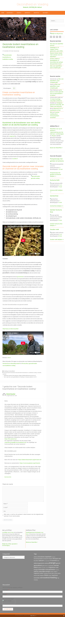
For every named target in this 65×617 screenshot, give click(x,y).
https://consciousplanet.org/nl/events (30, 463)
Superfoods (55, 575)
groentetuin (20, 276)
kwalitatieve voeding (33, 372)
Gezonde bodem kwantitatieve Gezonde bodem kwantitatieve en (16, 372)
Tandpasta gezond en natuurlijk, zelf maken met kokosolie (57, 104)
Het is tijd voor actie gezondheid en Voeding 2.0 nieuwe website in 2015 (20, 377)
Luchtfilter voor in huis (8, 532)
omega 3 (55, 571)
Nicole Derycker (10, 394)
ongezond (12, 136)
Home (2, 12)
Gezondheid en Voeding (32, 4)
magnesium (51, 567)
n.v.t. (61, 185)
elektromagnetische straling (41, 563)
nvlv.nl (9, 357)
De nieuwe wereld (47, 560)
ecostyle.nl (15, 158)
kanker (39, 567)
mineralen (39, 372)
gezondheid (38, 565)
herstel (56, 565)
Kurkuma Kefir (55, 180)
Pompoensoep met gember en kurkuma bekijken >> (55, 174)
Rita (51, 112)
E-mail (5, 594)
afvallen (35, 556)
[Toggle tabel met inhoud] (13, 88)
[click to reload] (9, 602)
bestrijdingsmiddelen (38, 558)
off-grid (54, 135)
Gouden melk (54, 229)
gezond (58, 563)
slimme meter (51, 573)
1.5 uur (60, 186)
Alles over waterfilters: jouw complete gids (57, 80)
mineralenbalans (50, 569)
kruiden (47, 567)
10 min (60, 220)
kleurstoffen (43, 567)
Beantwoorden (8, 477)
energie (52, 563)
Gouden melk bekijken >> (57, 239)
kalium (36, 567)
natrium (36, 571)
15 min (60, 202)
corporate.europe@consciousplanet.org (15, 442)
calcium (41, 560)
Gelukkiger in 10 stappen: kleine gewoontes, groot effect (56, 49)
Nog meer (45, 12)
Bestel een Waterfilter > (32, 542)
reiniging (46, 573)
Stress (46, 575)
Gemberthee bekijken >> (56, 206)
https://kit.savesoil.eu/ (11, 439)
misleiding (57, 569)
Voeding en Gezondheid (9, 371)
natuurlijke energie (44, 571)
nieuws (51, 571)
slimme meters (57, 573)
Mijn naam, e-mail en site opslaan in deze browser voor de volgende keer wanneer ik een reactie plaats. (23, 515)
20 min (60, 236)
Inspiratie (27, 12)
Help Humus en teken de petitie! (11, 328)
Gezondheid (10, 12)
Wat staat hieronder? (8, 599)
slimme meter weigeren (39, 575)
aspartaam (48, 557)
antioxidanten (41, 556)
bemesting (53, 556)
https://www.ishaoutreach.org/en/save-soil (29, 459)
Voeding (19, 12)
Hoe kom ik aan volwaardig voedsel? (11, 363)
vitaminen (4, 374)
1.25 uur (60, 169)
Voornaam (6, 590)
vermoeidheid (45, 578)
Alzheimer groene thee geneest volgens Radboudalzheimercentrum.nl (20, 375)
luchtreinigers (60, 134)
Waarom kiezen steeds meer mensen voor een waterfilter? (56, 54)
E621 (58, 560)
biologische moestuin (48, 558)
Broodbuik (36, 560)
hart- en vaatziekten (49, 565)
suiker (50, 575)
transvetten (37, 578)
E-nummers (53, 560)
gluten (43, 565)
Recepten (36, 12)
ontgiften (41, 573)
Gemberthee (54, 196)
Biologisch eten (57, 558)
